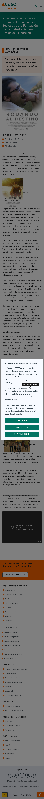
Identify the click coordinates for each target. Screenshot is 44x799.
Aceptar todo (22, 420)
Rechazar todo (22, 427)
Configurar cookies (26, 434)
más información (30, 388)
